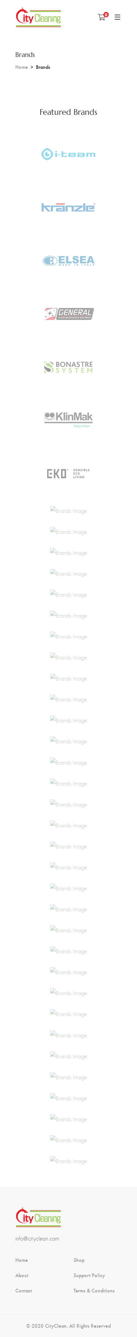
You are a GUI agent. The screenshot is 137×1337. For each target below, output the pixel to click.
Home (21, 66)
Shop (78, 1260)
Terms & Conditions (94, 1290)
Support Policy (89, 1275)
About (21, 1275)
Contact (23, 1290)
